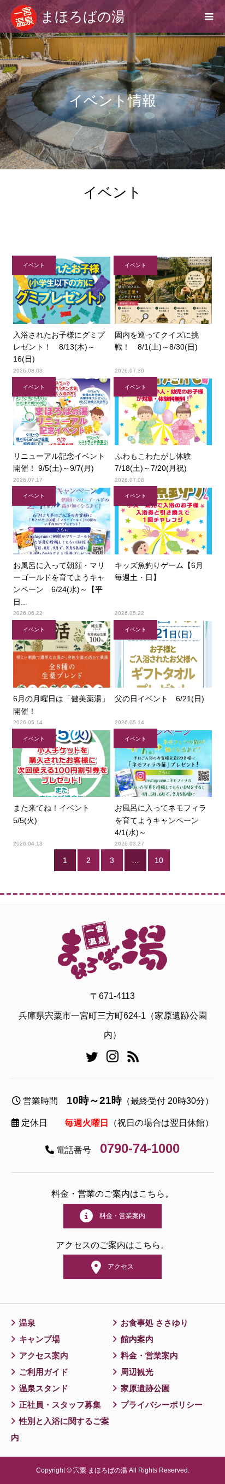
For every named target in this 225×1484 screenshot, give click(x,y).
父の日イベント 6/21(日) (159, 698)
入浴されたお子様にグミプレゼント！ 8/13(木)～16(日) (59, 347)
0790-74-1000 (140, 1148)
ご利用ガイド (43, 1371)
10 (159, 860)
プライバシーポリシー (162, 1404)
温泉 (27, 1322)
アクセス (117, 1266)
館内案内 (137, 1339)
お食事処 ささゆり (154, 1322)
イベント (34, 265)
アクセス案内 (43, 1355)
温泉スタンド (43, 1388)
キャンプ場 (39, 1339)
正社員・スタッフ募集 (60, 1404)
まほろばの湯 (82, 16)
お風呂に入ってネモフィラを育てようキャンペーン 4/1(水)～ (160, 820)
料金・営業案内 (119, 1216)
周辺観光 (137, 1371)
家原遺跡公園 (145, 1388)
